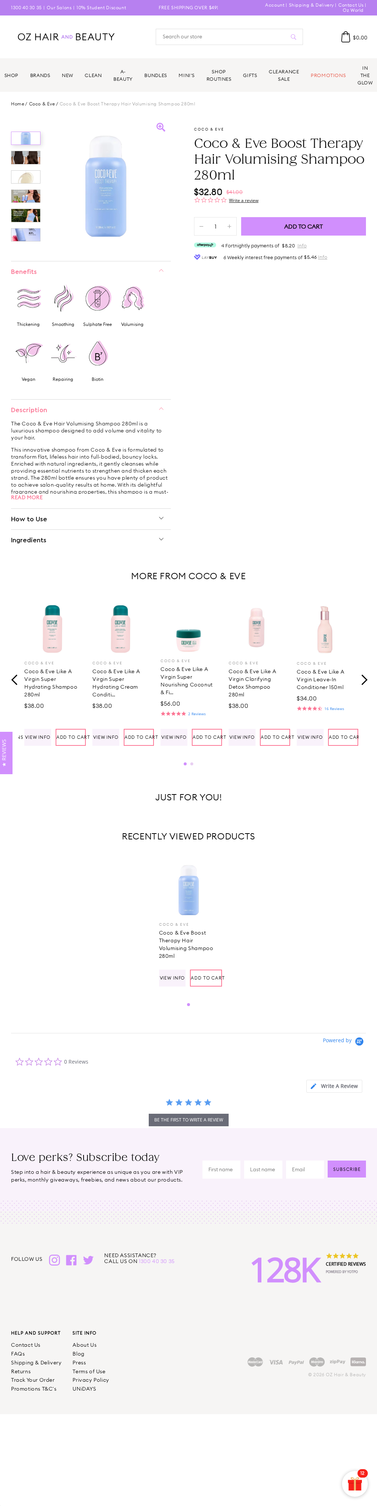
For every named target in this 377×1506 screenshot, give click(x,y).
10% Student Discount (101, 7)
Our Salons (59, 7)
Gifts (250, 75)
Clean (93, 75)
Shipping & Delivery (311, 5)
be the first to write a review (188, 1120)
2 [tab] (191, 763)
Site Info (84, 1333)
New (67, 75)
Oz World (353, 10)
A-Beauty (123, 75)
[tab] (334, 1086)
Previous (14, 678)
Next (362, 678)
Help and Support (36, 1333)
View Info (37, 737)
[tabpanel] (52, 672)
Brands (40, 75)
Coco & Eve (42, 104)
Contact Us (351, 5)
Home (17, 104)
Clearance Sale (284, 75)
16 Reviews (334, 708)
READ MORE (27, 497)
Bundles (155, 75)
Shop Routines (219, 75)
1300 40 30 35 (26, 7)
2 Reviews (197, 713)
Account (274, 5)
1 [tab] (185, 763)
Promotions (328, 75)
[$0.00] (345, 36)
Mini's (187, 75)
